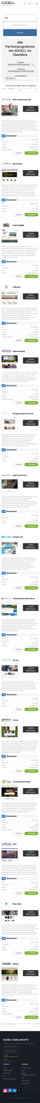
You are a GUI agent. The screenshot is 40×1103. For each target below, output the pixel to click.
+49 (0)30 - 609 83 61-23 (11, 1052)
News (5, 1068)
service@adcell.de (9, 1061)
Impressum (25, 1083)
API (4, 1076)
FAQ (23, 1078)
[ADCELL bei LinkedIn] (14, 1090)
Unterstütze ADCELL (9, 1079)
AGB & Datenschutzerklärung (29, 1074)
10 (36, 88)
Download (6, 1073)
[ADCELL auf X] (19, 1090)
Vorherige (11, 88)
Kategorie (21, 62)
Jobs (23, 1070)
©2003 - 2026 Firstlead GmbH (20, 1098)
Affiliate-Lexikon (8, 1070)
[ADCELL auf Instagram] (5, 1090)
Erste (4, 88)
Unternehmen (26, 1068)
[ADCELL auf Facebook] (10, 1090)
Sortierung (21, 69)
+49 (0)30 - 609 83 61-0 (10, 1048)
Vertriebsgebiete (21, 76)
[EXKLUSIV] (10, 116)
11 (20, 90)
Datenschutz (26, 1080)
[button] (20, 32)
